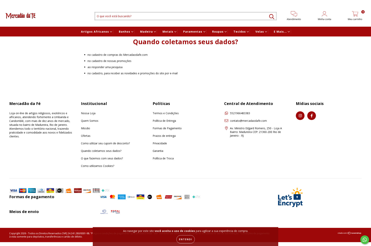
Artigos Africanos (95, 31)
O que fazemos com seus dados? (102, 158)
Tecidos (240, 31)
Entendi (185, 239)
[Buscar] (271, 16)
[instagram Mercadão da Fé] (6, 2)
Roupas (218, 31)
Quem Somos (89, 121)
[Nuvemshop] (350, 233)
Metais (168, 31)
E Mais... (281, 31)
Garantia (158, 151)
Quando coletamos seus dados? (101, 151)
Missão (85, 128)
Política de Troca (163, 158)
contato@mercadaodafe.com (248, 121)
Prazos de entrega (164, 136)
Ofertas (85, 136)
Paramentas (193, 31)
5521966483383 (240, 113)
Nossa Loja (88, 113)
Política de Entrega (164, 121)
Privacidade (160, 143)
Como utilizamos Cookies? (97, 166)
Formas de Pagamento (167, 128)
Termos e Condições (166, 113)
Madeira (147, 31)
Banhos (125, 31)
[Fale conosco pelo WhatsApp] (364, 239)
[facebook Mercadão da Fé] (11, 2)
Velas (260, 31)
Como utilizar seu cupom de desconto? (105, 143)
